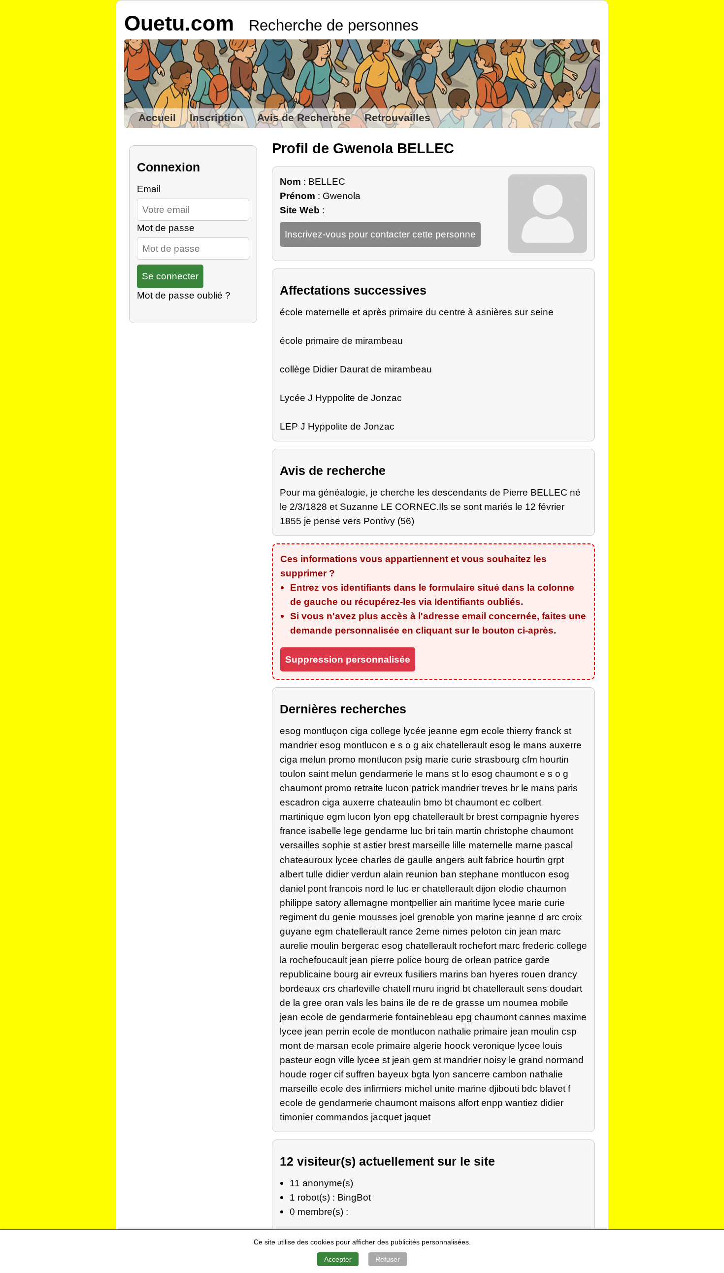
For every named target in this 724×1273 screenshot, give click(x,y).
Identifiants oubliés (477, 601)
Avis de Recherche (304, 118)
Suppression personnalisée (347, 659)
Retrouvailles (397, 118)
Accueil (157, 118)
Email (149, 188)
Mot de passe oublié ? (183, 295)
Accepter (338, 1259)
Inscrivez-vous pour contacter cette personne (380, 234)
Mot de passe (166, 227)
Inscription (216, 118)
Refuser (387, 1259)
